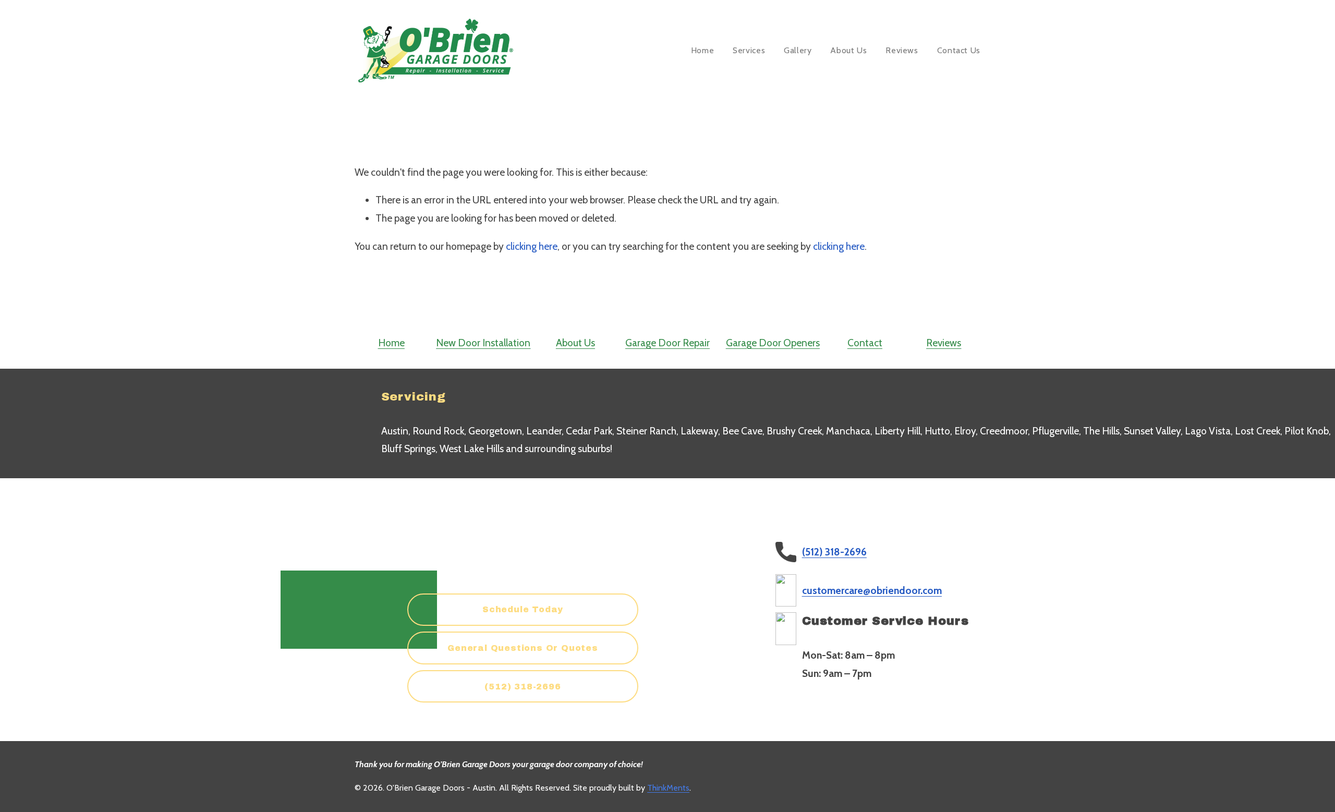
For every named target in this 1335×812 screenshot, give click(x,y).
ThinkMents (668, 788)
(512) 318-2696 (522, 686)
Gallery (797, 50)
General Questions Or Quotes (522, 648)
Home (702, 50)
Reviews (901, 50)
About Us (848, 50)
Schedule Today (522, 609)
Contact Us (958, 50)
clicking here (531, 246)
